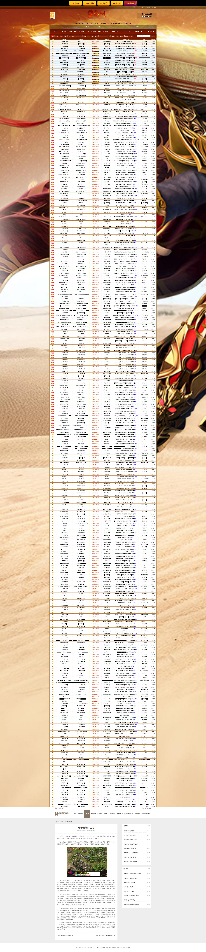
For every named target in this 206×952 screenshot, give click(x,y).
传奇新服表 (120, 813)
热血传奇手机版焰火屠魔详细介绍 (107, 935)
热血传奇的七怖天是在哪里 (67, 935)
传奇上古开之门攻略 (129, 891)
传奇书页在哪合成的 (129, 887)
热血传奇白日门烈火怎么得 (130, 844)
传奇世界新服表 (146, 813)
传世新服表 (137, 813)
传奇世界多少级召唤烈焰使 (130, 861)
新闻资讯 (106, 813)
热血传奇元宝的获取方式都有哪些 (132, 873)
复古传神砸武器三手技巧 (130, 848)
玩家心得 (99, 813)
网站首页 (80, 813)
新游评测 (86, 813)
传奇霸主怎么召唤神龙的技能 (131, 852)
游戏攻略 (93, 813)
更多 (149, 825)
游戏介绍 (112, 813)
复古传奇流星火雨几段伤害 (130, 839)
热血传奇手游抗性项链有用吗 (131, 904)
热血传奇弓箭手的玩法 (129, 831)
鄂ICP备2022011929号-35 (123, 947)
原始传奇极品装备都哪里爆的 (131, 895)
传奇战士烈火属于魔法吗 (130, 857)
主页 (75, 813)
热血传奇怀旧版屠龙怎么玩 (130, 878)
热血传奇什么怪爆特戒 (129, 882)
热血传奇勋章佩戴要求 (129, 900)
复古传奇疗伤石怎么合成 (130, 835)
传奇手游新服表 (128, 813)
